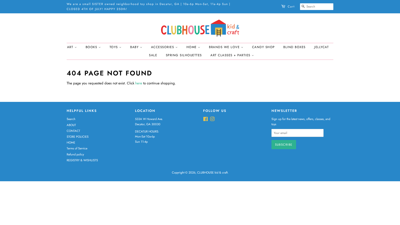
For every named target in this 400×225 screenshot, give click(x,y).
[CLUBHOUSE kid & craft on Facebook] (205, 120)
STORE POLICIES (78, 137)
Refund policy (75, 154)
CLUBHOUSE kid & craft (212, 172)
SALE (153, 55)
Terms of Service (77, 148)
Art (71, 47)
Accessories (163, 47)
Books (92, 47)
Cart (291, 6)
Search (71, 119)
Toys (114, 47)
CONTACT (73, 131)
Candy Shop (263, 47)
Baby (135, 47)
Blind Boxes (294, 47)
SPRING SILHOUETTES (184, 55)
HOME (71, 142)
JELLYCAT (321, 47)
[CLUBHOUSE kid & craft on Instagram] (212, 120)
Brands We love (225, 47)
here (138, 83)
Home (192, 47)
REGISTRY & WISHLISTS (82, 160)
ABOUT (71, 125)
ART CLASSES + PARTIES (231, 55)
